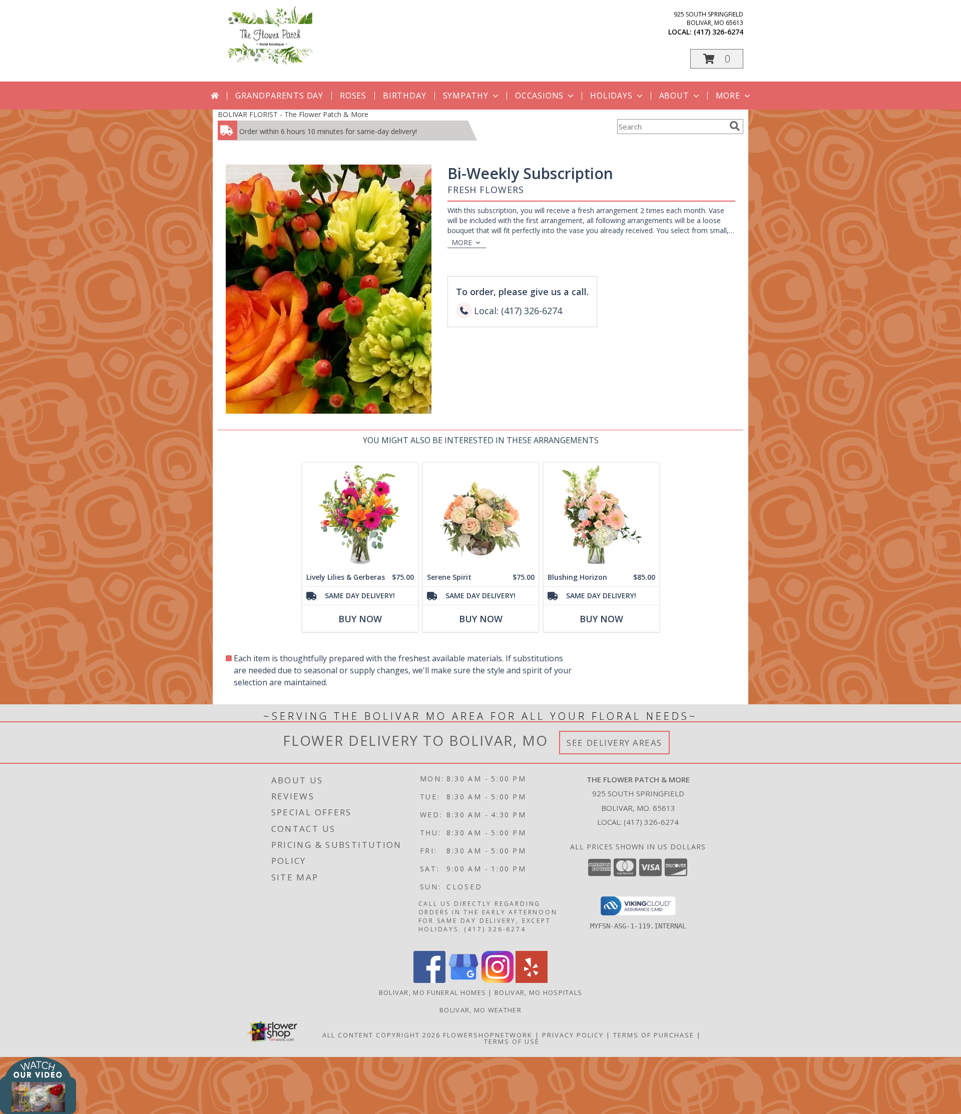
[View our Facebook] (429, 980)
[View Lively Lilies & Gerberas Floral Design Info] (360, 515)
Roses (353, 95)
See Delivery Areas (614, 742)
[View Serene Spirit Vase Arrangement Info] (481, 515)
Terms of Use (512, 1041)
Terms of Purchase (653, 1034)
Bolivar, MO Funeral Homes (433, 992)
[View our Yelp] (532, 980)
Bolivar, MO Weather (480, 1009)
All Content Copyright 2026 (381, 1034)
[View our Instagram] (498, 980)
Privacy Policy (573, 1034)
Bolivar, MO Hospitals (538, 992)
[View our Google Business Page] (463, 980)
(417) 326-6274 (718, 32)
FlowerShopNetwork (488, 1034)
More (728, 95)
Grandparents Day (279, 95)
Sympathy (466, 95)
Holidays (611, 95)
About (674, 95)
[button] (716, 59)
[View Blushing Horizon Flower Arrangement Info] (601, 515)
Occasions (539, 95)
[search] (735, 126)
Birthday (404, 95)
